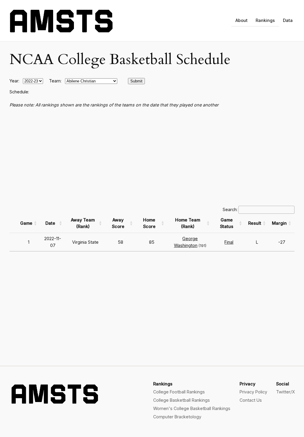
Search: (230, 209)
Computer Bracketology (177, 416)
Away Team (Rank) (83, 223)
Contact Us (251, 400)
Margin (279, 223)
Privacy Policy (253, 391)
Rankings (265, 20)
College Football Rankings (179, 391)
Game (26, 223)
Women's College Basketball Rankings (191, 408)
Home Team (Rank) (187, 223)
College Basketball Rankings (181, 400)
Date (50, 223)
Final (228, 242)
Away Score (118, 223)
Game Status (226, 223)
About (241, 20)
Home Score (149, 223)
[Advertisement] (152, 157)
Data (288, 20)
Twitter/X (285, 391)
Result (254, 223)
